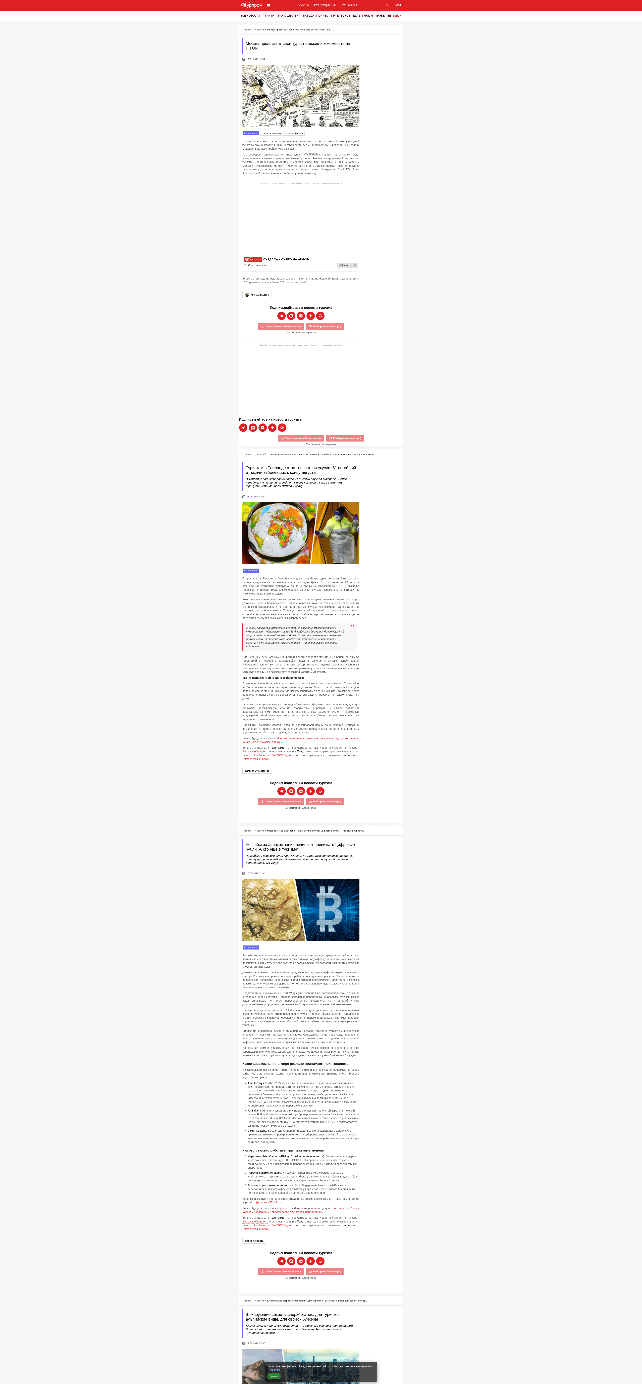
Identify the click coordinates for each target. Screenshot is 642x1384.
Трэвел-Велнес (387, 15)
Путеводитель (325, 5)
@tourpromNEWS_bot (269, 1202)
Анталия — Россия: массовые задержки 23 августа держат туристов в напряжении (300, 1210)
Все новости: (250, 15)
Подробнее (274, 1369)
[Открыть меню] (268, 5)
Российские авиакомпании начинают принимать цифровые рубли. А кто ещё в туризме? (315, 830)
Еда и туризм (363, 15)
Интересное (340, 15)
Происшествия (288, 15)
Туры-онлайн (351, 5)
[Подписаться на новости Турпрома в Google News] (320, 316)
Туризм (268, 15)
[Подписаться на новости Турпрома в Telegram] (281, 316)
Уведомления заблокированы (283, 326)
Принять (274, 1376)
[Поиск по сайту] (388, 5)
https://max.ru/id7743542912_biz (272, 755)
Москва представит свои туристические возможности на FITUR (301, 29)
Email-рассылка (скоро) (327, 326)
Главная (246, 29)
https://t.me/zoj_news (256, 759)
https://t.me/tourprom (255, 751)
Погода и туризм (316, 15)
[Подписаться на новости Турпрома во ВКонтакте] (301, 316)
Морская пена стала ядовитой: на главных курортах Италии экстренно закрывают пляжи (300, 740)
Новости (302, 5)
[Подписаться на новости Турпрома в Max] (291, 316)
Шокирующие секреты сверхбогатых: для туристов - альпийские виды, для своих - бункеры (317, 1300)
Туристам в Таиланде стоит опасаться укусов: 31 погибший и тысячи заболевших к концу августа (320, 454)
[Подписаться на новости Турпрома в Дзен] (310, 316)
